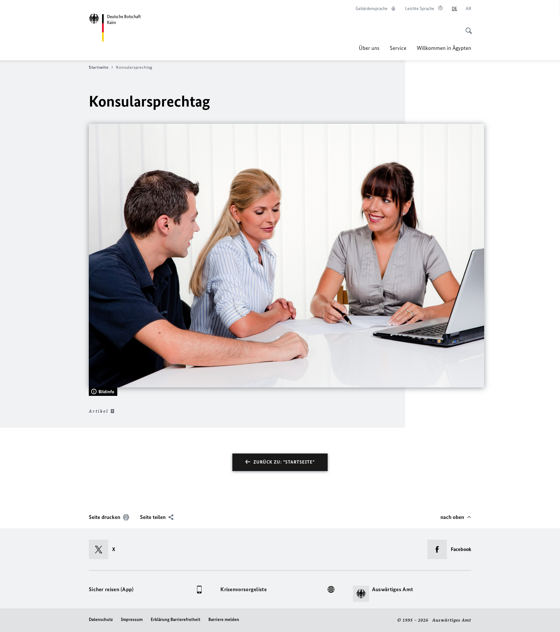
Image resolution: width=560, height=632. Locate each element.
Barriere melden (223, 619)
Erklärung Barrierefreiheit (175, 619)
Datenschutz (101, 619)
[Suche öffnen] (467, 27)
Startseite (98, 67)
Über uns (369, 48)
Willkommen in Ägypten (444, 48)
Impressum (132, 619)
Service (398, 48)
